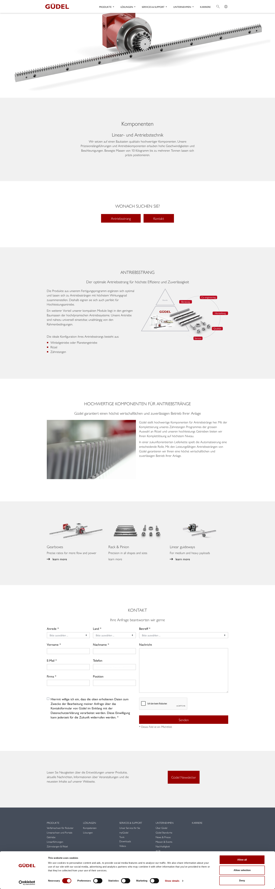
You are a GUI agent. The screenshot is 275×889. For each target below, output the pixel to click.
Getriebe (51, 837)
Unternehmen (164, 823)
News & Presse (163, 837)
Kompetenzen (90, 828)
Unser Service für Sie (129, 828)
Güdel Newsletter (183, 777)
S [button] (218, 2)
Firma (50, 676)
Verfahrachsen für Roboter (60, 828)
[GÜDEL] (58, 6)
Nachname (100, 644)
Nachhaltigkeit (163, 846)
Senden (184, 719)
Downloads (125, 841)
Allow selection (242, 870)
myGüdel (123, 832)
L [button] (225, 2)
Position (98, 676)
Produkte (53, 823)
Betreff (143, 628)
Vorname (53, 644)
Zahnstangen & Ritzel (57, 846)
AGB (158, 851)
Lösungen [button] (127, 6)
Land (96, 628)
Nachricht (145, 644)
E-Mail (50, 660)
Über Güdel (161, 828)
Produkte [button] (105, 6)
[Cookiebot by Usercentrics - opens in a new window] (27, 882)
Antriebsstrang (121, 218)
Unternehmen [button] (182, 6)
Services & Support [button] (153, 6)
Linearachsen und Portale (59, 832)
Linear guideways (182, 546)
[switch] (97, 880)
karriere (205, 6)
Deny (242, 880)
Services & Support (130, 823)
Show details (172, 880)
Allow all (242, 859)
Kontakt (158, 218)
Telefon (97, 660)
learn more (60, 559)
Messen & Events (164, 841)
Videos (122, 846)
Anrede (51, 628)
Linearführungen (55, 841)
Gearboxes (55, 546)
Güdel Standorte (164, 832)
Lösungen (89, 823)
